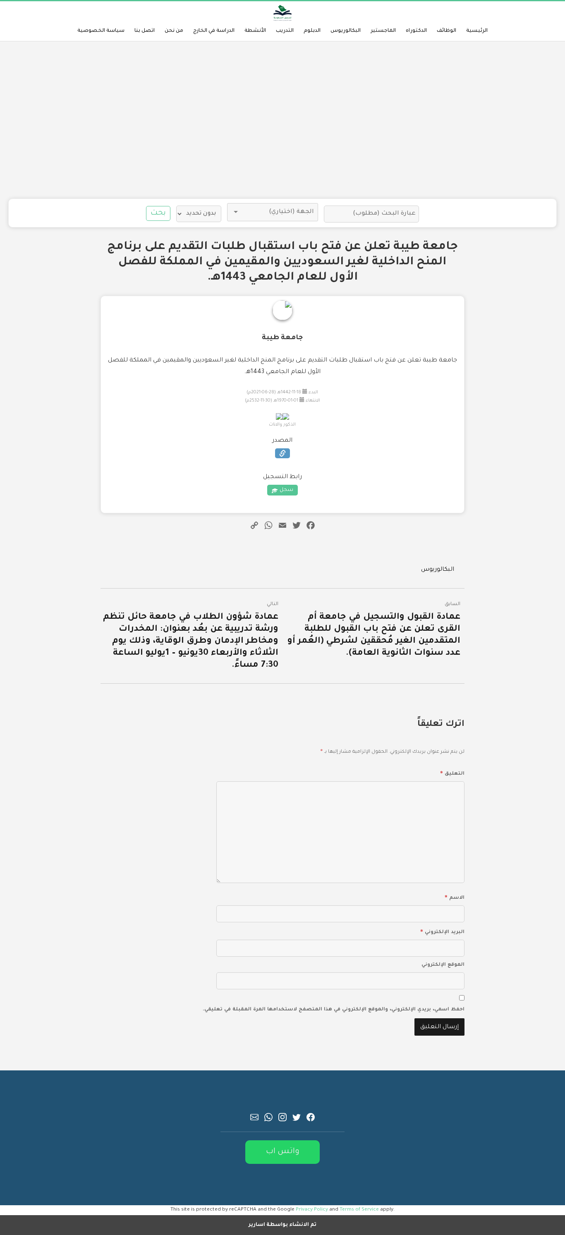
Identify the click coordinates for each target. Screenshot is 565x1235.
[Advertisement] (282, 120)
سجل (286, 490)
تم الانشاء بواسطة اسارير (282, 1225)
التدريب (285, 31)
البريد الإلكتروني (442, 931)
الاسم (454, 897)
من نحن (174, 31)
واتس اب (282, 1151)
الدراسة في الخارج (214, 31)
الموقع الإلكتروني (442, 965)
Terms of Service (359, 1210)
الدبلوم (312, 31)
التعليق (452, 772)
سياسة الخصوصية (100, 31)
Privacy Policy (312, 1210)
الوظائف (446, 31)
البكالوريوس (345, 31)
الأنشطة (255, 31)
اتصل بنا (144, 31)
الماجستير (383, 31)
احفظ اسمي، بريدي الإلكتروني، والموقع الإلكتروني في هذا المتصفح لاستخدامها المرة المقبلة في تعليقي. (333, 1009)
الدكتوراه (416, 31)
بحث (158, 213)
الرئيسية (477, 31)
